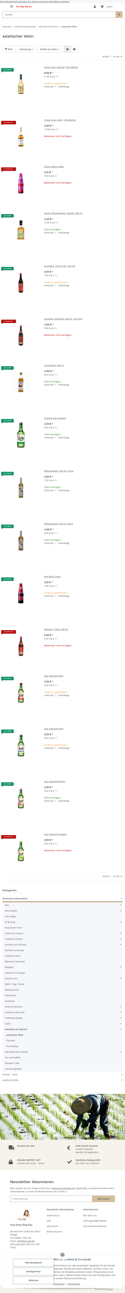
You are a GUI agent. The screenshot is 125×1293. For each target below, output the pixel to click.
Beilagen (9, 967)
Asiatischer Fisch (13, 927)
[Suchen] (119, 14)
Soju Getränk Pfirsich (54, 781)
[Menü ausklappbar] (11, 5)
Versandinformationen (94, 1226)
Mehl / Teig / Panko (14, 984)
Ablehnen (34, 1280)
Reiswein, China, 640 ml (56, 629)
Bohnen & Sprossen (15, 961)
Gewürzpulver (12, 989)
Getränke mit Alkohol (16, 1029)
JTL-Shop (109, 1289)
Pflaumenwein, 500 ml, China (58, 471)
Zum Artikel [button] (83, 145)
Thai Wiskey (12, 1046)
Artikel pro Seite (48, 49)
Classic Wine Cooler (54, 166)
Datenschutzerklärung (63, 1188)
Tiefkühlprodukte (13, 1018)
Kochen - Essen (10, 1074)
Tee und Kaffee (12, 1057)
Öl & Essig (10, 922)
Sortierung (25, 49)
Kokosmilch (10, 995)
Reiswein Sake (12, 1063)
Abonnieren (103, 1198)
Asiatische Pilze (13, 955)
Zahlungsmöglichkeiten (95, 1220)
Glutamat (9, 1001)
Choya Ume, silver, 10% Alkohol (60, 120)
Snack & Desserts (13, 1006)
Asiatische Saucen (14, 933)
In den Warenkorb (83, 105)
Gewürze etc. (11, 978)
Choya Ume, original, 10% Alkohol (61, 67)
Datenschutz (74, 1284)
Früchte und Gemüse (15, 944)
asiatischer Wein (14, 1034)
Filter (10, 49)
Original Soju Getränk (55, 418)
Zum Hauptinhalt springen (14, 1)
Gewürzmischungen (15, 972)
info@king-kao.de (26, 1241)
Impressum (59, 1284)
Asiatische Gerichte (15, 1012)
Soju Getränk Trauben (55, 834)
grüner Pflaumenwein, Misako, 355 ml (63, 213)
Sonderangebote (13, 1068)
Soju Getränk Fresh (53, 728)
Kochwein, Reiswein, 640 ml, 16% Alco (63, 318)
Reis (7, 905)
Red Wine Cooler (52, 576)
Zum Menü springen (58, 1)
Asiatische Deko (10, 1080)
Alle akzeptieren (33, 1262)
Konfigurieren (33, 1271)
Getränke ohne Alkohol (16, 1051)
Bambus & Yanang (14, 950)
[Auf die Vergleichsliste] (34, 70)
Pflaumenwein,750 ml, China (58, 523)
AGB (49, 1220)
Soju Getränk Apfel (53, 675)
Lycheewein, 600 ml (54, 365)
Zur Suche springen (38, 1)
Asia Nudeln (11, 910)
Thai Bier (10, 1040)
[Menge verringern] (46, 96)
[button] (94, 7)
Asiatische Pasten (14, 938)
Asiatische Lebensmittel (14, 898)
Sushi (8, 1023)
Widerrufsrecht (54, 1231)
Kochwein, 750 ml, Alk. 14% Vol (59, 266)
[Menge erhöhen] (120, 96)
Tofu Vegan (10, 916)
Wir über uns (90, 1215)
